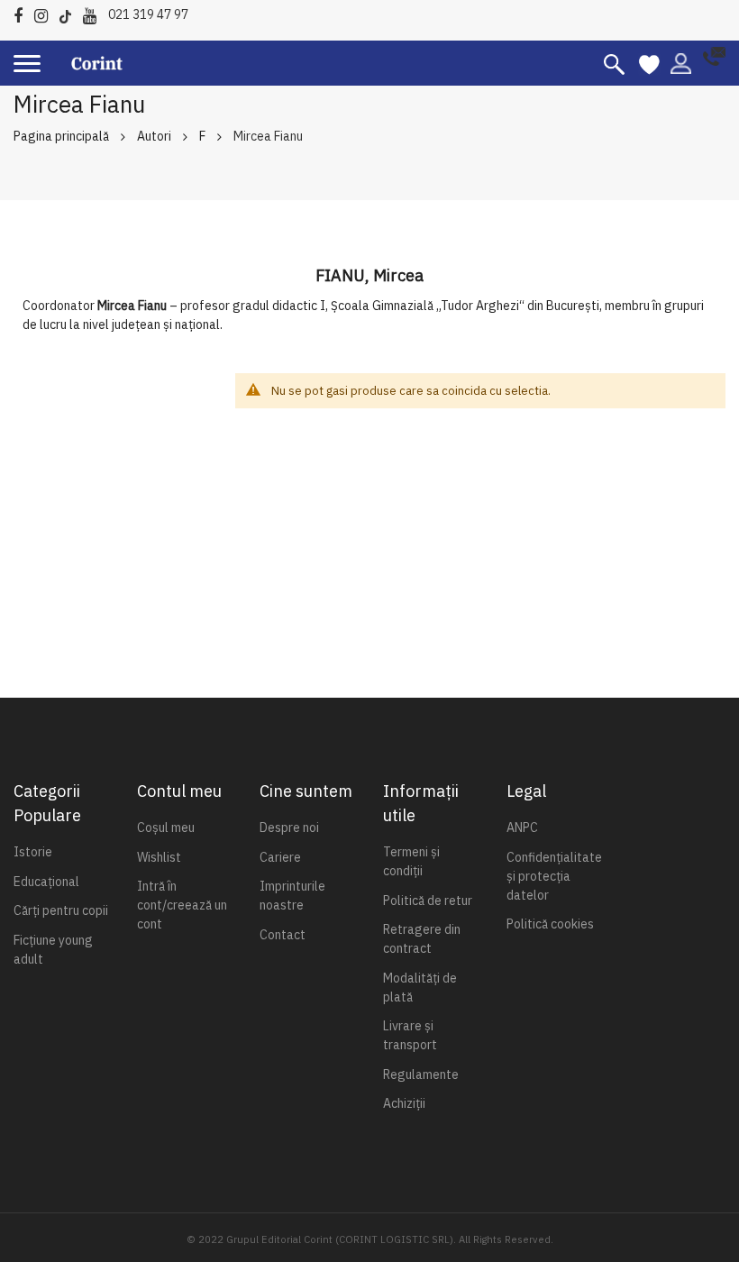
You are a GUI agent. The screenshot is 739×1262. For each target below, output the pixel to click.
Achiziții (404, 1103)
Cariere (280, 857)
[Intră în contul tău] (681, 62)
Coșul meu (166, 827)
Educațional (46, 881)
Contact (283, 935)
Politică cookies (550, 924)
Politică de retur (427, 900)
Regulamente (421, 1074)
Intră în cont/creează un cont (182, 905)
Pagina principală (61, 136)
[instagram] (45, 13)
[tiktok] (69, 13)
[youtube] (94, 13)
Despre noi (289, 827)
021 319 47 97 (148, 14)
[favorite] (649, 63)
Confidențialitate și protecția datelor (554, 876)
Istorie (33, 852)
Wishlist (159, 857)
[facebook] (23, 13)
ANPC (522, 827)
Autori (154, 136)
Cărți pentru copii (61, 910)
